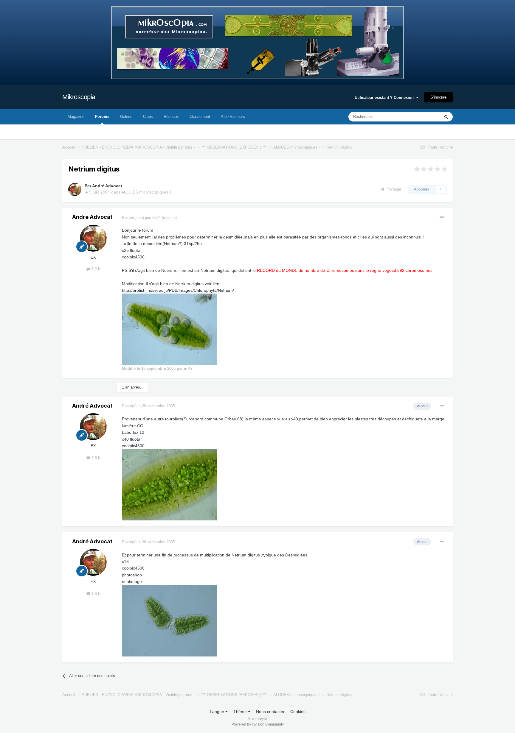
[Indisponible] (169, 329)
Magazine (76, 116)
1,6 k (95, 269)
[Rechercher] (446, 116)
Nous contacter (270, 711)
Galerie (126, 116)
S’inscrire (438, 97)
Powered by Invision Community (258, 724)
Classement (200, 116)
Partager (392, 189)
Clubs (148, 116)
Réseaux (171, 116)
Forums (102, 116)
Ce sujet (425, 117)
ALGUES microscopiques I (146, 192)
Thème (240, 711)
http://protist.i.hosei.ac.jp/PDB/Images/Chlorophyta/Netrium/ (178, 290)
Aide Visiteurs (233, 116)
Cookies (297, 711)
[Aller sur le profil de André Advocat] (74, 189)
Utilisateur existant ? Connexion (385, 97)
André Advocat (107, 185)
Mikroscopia (78, 97)
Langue (217, 711)
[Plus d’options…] (442, 217)
